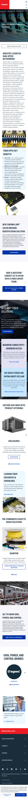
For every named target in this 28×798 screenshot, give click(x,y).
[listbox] (14, 439)
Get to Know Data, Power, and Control (12, 615)
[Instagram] (7, 769)
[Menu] (26, 2)
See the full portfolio (14, 637)
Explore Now (8, 494)
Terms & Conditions (7, 783)
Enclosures (14, 440)
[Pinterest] (16, 769)
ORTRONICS (14, 681)
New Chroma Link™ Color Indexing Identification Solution (13, 228)
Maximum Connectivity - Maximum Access (14, 346)
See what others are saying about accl (14, 374)
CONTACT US (10, 721)
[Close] (26, 787)
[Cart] (26, 5)
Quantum (14, 553)
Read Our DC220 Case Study (14, 391)
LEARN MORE (14, 457)
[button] (9, 464)
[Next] (26, 435)
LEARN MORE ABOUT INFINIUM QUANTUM (14, 566)
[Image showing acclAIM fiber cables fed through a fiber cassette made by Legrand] (14, 504)
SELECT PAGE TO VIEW (14, 46)
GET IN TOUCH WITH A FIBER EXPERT (14, 289)
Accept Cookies (20, 795)
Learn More (14, 252)
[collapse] (25, 739)
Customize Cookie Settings (7, 794)
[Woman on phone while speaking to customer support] (14, 704)
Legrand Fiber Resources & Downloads (10, 477)
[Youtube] (25, 769)
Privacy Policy (6, 780)
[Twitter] (21, 769)
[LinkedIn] (12, 769)
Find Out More (14, 361)
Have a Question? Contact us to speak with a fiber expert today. (14, 277)
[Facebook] (3, 769)
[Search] (26, 8)
